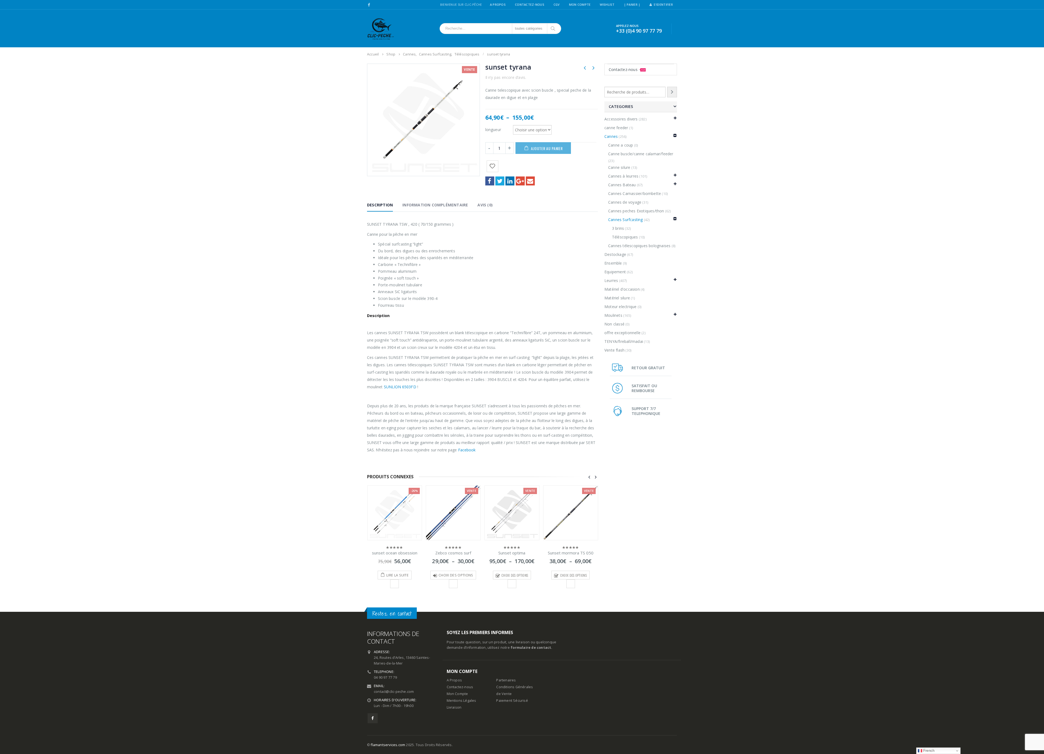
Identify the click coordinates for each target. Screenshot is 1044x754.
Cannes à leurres (623, 176)
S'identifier (663, 4)
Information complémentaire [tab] (435, 204)
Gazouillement (499, 180)
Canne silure (619, 167)
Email (530, 180)
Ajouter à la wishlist (394, 583)
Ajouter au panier (547, 148)
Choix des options (456, 575)
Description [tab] (380, 204)
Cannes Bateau (622, 184)
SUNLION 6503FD (400, 386)
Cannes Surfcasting (625, 219)
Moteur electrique (620, 306)
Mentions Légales (461, 700)
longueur (493, 129)
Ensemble (613, 263)
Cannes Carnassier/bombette (634, 193)
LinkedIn (509, 180)
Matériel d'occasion (622, 289)
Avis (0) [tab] (485, 204)
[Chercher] (553, 28)
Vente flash (614, 350)
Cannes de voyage (624, 202)
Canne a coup (620, 145)
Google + (520, 180)
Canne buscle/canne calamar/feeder (640, 153)
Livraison (454, 707)
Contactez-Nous (529, 4)
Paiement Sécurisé (512, 700)
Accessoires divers (621, 119)
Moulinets (613, 315)
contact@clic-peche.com (394, 691)
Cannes (611, 136)
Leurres (611, 280)
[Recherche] (672, 92)
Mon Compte (580, 4)
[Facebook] (369, 5)
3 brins (618, 228)
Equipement (615, 271)
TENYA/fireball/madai (623, 341)
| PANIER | (632, 4)
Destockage (615, 254)
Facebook (489, 180)
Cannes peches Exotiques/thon (636, 210)
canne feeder (616, 127)
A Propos (498, 4)
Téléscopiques (625, 237)
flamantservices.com (388, 745)
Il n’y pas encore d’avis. (505, 77)
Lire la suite (397, 575)
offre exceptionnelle (622, 332)
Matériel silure (617, 297)
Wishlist (607, 4)
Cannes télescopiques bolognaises (639, 245)
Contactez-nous (627, 69)
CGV (557, 4)
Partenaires (506, 680)
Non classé (614, 324)
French (928, 751)
